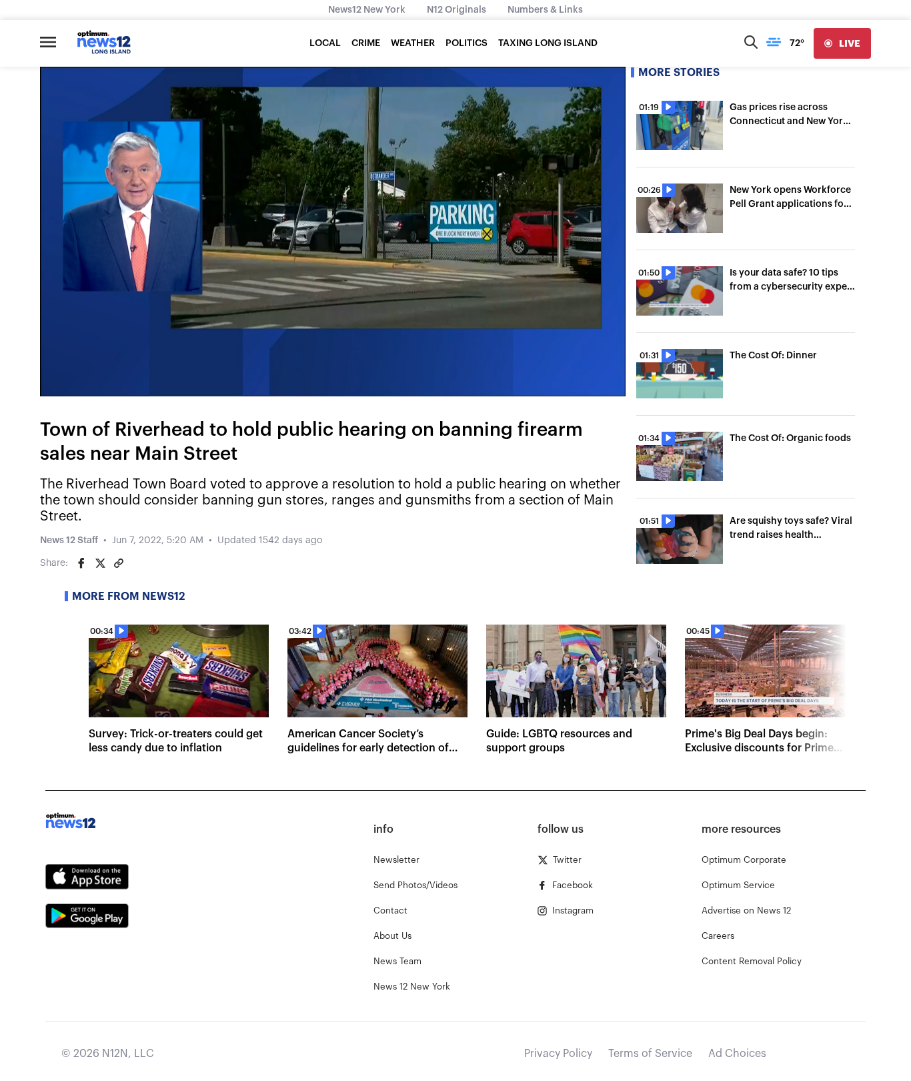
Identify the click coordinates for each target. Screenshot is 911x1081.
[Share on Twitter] (100, 563)
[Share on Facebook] (81, 563)
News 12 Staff (69, 540)
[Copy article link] (118, 563)
